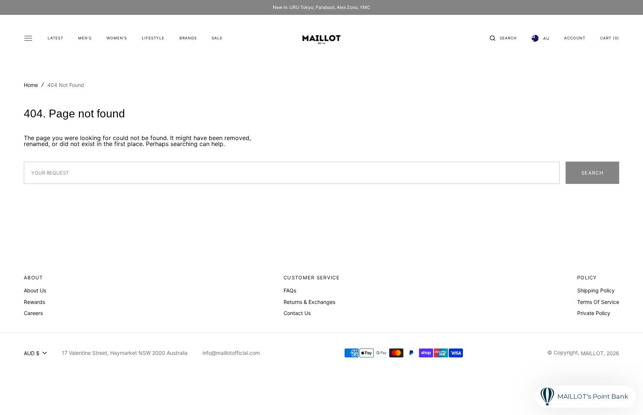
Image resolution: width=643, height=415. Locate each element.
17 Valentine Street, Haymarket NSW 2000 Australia (125, 353)
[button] (503, 38)
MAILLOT (592, 353)
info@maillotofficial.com (231, 353)
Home (31, 85)
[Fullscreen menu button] (28, 38)
